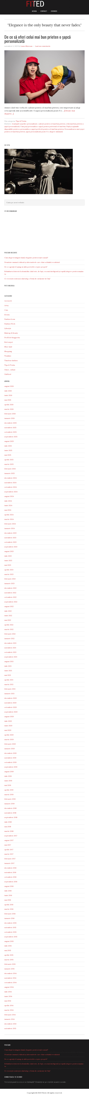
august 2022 (9, 606)
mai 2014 (7, 1001)
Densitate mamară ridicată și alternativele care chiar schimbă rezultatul (32, 262)
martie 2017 (8, 854)
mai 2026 (7, 400)
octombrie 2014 (10, 982)
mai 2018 (7, 827)
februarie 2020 (10, 744)
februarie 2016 (10, 914)
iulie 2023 (8, 556)
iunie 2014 (8, 996)
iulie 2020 (8, 721)
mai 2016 (7, 900)
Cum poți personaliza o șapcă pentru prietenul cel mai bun (43, 126)
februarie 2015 (10, 964)
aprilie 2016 (8, 905)
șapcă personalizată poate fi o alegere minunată (44, 132)
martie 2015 (8, 960)
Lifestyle (7, 328)
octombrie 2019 (10, 762)
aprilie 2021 (8, 680)
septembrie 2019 (10, 767)
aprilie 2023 (8, 570)
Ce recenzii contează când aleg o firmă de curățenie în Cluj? (27, 279)
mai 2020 (7, 730)
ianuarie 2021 (9, 694)
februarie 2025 (10, 469)
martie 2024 (9, 519)
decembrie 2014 (10, 973)
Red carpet (8, 342)
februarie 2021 (9, 689)
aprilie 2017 (8, 850)
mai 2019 (7, 785)
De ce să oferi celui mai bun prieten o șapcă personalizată (37, 39)
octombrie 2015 (10, 932)
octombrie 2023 (10, 542)
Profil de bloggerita (12, 338)
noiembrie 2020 (10, 703)
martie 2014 (8, 1010)
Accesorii (8, 301)
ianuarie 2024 (9, 528)
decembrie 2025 (10, 423)
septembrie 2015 (10, 937)
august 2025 (9, 441)
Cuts (6, 310)
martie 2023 (8, 574)
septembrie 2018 (10, 817)
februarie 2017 (9, 859)
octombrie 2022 (10, 597)
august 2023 (9, 551)
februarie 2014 (10, 1015)
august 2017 (8, 840)
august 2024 (9, 496)
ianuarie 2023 (9, 583)
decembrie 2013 (10, 1024)
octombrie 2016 (10, 877)
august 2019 (9, 772)
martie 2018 (8, 831)
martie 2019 (8, 794)
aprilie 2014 (8, 1005)
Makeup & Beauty (11, 333)
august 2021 (8, 661)
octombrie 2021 (10, 652)
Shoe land (8, 347)
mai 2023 (7, 565)
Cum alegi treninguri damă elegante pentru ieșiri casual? (26, 258)
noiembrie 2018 (10, 813)
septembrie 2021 (10, 657)
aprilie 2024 (8, 515)
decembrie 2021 (10, 643)
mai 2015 (7, 950)
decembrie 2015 (10, 923)
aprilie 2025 (8, 460)
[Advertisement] (44, 231)
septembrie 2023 (10, 547)
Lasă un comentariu (42, 46)
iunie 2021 (8, 671)
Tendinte (7, 356)
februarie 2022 (10, 634)
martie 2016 (8, 909)
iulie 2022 (8, 611)
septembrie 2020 (10, 712)
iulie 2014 (8, 992)
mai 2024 (7, 510)
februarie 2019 (10, 799)
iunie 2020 (8, 726)
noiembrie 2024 (10, 483)
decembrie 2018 (10, 808)
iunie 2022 (8, 616)
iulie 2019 (8, 776)
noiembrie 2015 (10, 927)
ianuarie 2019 (9, 804)
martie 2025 (9, 464)
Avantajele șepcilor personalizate (25, 124)
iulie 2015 (8, 946)
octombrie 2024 (10, 487)
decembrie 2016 (10, 868)
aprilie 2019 (8, 790)
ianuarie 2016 (9, 918)
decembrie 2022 (10, 588)
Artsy (6, 305)
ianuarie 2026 (9, 418)
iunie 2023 (8, 560)
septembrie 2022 (10, 602)
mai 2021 (7, 675)
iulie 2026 (8, 391)
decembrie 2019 (10, 753)
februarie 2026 (10, 414)
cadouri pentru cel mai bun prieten (51, 124)
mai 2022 (7, 620)
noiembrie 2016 (10, 872)
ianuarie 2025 (9, 473)
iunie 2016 (8, 895)
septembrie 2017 (10, 836)
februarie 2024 (10, 524)
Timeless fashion (10, 360)
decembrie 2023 (10, 533)
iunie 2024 (8, 505)
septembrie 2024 (10, 492)
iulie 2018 (8, 822)
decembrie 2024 (10, 478)
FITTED (44, 4)
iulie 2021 (7, 666)
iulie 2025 (8, 446)
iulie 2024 (8, 501)
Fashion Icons (9, 319)
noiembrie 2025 (10, 428)
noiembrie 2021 (10, 648)
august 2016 (9, 886)
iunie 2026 (8, 395)
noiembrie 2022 (10, 593)
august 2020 (9, 716)
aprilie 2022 (8, 625)
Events (7, 315)
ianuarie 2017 (9, 863)
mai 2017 (7, 845)
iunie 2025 (8, 450)
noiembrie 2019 (10, 758)
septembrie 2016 (10, 882)
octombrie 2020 (10, 707)
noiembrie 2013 (10, 1028)
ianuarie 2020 (9, 749)
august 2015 (9, 941)
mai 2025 (7, 455)
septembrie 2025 (10, 437)
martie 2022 (8, 629)
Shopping (8, 351)
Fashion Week (9, 324)
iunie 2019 (8, 781)
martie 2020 (9, 739)
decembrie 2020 (10, 698)
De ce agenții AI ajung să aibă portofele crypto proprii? (25, 267)
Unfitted (7, 374)
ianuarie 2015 (9, 969)
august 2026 (9, 386)
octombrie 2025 (10, 432)
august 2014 (9, 987)
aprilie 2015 (8, 955)
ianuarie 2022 (9, 638)
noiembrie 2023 (10, 538)
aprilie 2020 (9, 735)
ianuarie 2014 (9, 1019)
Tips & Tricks (21, 121)
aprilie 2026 (8, 405)
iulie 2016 (8, 891)
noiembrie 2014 (10, 978)
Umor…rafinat (9, 370)
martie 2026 (9, 409)
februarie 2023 (10, 579)
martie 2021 (8, 684)
